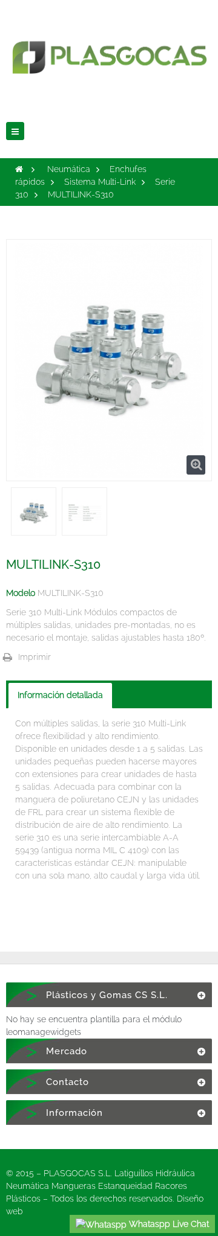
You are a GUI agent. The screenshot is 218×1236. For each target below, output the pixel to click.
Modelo (20, 593)
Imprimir (34, 657)
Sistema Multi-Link (100, 182)
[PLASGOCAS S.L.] (109, 50)
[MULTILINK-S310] (34, 513)
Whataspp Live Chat (168, 1224)
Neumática (68, 169)
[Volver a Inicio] (19, 169)
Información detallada (60, 695)
